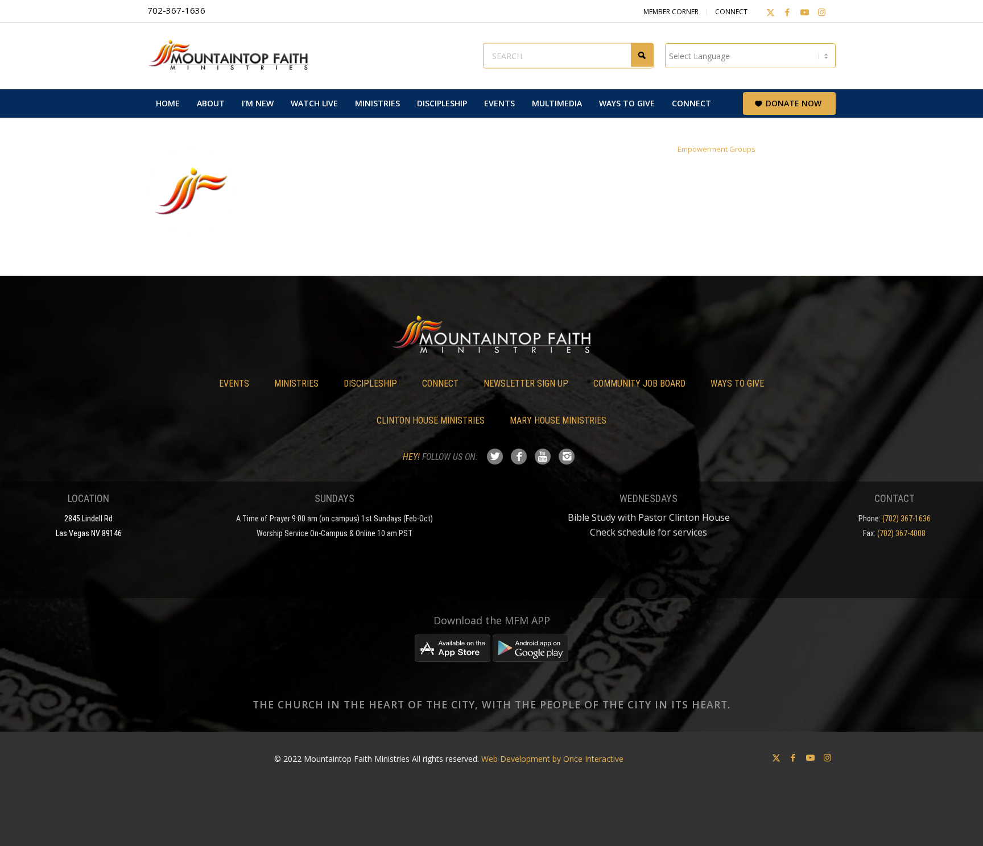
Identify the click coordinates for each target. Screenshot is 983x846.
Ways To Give (737, 383)
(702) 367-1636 (906, 518)
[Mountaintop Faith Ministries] (232, 55)
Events (234, 383)
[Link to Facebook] (787, 11)
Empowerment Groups (716, 149)
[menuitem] (167, 103)
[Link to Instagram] (821, 11)
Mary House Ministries (558, 420)
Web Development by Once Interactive (552, 758)
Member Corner (671, 11)
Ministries (296, 383)
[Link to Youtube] (804, 11)
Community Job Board (639, 383)
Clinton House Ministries (431, 420)
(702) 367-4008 (901, 533)
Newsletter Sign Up (526, 383)
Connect (731, 11)
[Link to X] (770, 11)
